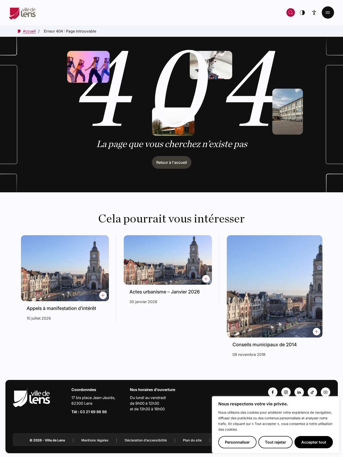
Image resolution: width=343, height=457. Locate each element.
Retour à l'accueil (171, 162)
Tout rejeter (275, 442)
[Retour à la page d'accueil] (94, 12)
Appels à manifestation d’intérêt (61, 308)
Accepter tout (313, 442)
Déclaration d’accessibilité (146, 440)
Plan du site (192, 440)
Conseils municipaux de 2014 (264, 344)
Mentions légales (94, 440)
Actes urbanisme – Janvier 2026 (164, 292)
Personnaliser (237, 442)
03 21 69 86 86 (93, 411)
